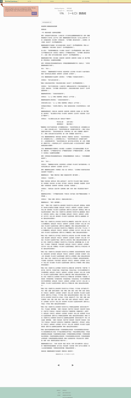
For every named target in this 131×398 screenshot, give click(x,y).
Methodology (67, 392)
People (65, 390)
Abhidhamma (85, 1)
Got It (34, 13)
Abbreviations (67, 395)
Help (59, 392)
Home (58, 395)
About (58, 390)
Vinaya (52, 1)
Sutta (29, 1)
